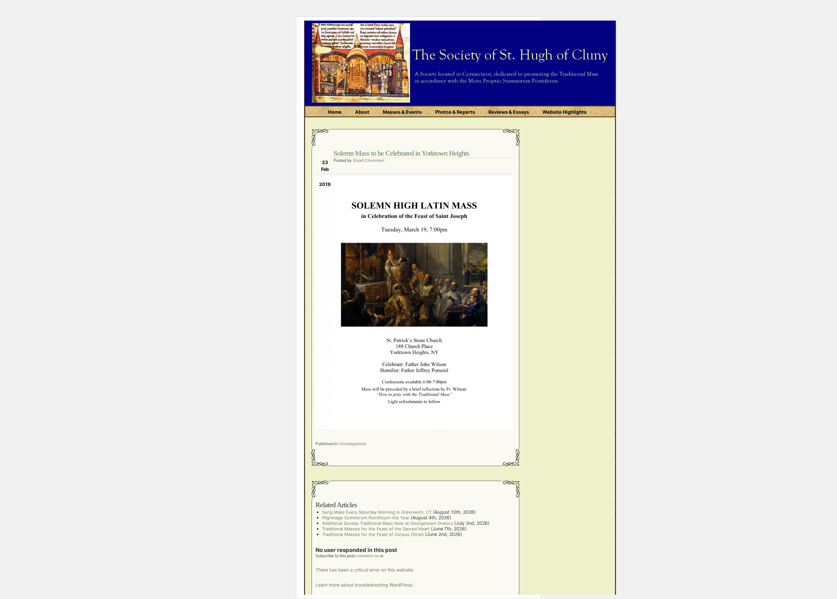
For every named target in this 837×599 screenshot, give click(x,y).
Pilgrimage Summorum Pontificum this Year (365, 517)
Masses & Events (402, 112)
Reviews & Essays (508, 112)
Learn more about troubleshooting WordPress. (365, 585)
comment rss (367, 555)
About (362, 112)
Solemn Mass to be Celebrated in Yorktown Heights (401, 153)
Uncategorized (352, 443)
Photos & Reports (455, 112)
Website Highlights (564, 112)
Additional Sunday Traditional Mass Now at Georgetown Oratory (387, 523)
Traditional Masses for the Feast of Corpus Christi (373, 534)
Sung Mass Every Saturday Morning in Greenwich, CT (377, 512)
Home (335, 112)
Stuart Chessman (368, 160)
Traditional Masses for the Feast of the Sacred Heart (376, 528)
